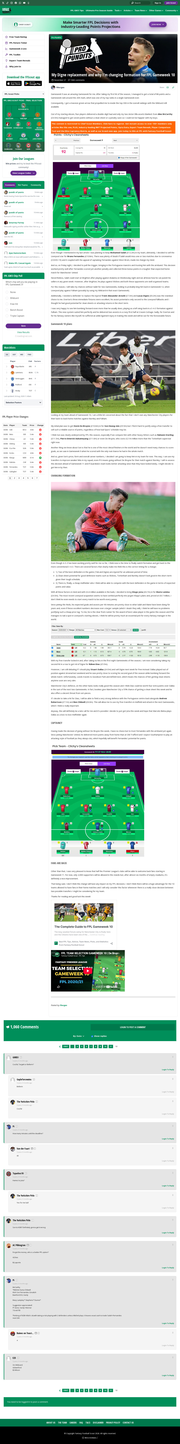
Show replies (100, 1036)
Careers (73, 1422)
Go (133, 3)
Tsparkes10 (18, 1173)
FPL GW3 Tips (77, 10)
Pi (13, 1126)
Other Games (155, 10)
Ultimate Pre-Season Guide (99, 10)
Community (170, 10)
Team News (140, 10)
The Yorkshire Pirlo (25, 1101)
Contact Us (128, 1422)
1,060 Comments (24, 1027)
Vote (23, 325)
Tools (117, 10)
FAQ (81, 1422)
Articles (127, 10)
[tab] (7, 355)
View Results (23, 332)
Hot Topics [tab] (23, 185)
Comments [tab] (10, 185)
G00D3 (15, 1057)
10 (105, 1046)
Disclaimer (98, 1422)
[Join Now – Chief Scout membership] (90, 24)
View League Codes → (23, 173)
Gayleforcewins (24, 1079)
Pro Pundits (56, 37)
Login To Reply (168, 1069)
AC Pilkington (19, 1245)
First (66, 1046)
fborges (63, 1005)
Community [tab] (36, 185)
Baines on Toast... (25, 1333)
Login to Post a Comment (133, 1027)
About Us (50, 1422)
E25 (14, 1357)
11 (111, 1046)
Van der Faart (23, 1148)
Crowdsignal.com (23, 336)
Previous (60, 1046)
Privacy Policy (113, 1422)
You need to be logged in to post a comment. (27, 1401)
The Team (62, 1422)
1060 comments (78, 80)
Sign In (158, 3)
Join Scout (171, 3)
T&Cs (88, 1422)
